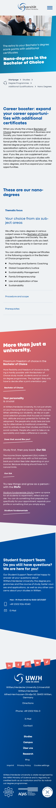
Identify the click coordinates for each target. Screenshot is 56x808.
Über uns (28, 748)
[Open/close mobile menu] (50, 8)
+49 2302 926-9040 (20, 604)
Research (28, 754)
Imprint (10, 765)
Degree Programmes (18, 83)
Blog (27, 759)
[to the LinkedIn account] (9, 666)
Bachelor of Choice (13, 387)
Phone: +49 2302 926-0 (28, 711)
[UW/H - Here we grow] (28, 7)
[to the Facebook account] (18, 665)
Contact (28, 725)
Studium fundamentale (16, 510)
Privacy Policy (24, 765)
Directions (28, 703)
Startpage (13, 80)
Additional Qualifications (20, 86)
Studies (26, 80)
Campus (28, 742)
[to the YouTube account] (37, 663)
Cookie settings (41, 765)
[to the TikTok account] (46, 662)
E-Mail (13, 610)
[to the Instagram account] (28, 664)
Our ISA (8, 473)
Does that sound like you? (17, 439)
